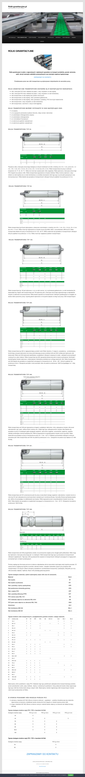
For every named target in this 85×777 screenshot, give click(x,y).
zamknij (70, 775)
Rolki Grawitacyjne (12, 37)
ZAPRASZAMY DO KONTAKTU (42, 77)
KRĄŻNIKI (74, 37)
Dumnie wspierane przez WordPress (42, 772)
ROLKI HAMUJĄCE (66, 37)
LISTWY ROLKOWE (32, 37)
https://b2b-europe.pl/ (42, 766)
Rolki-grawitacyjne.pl (17, 6)
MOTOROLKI (58, 37)
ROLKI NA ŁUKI (51, 37)
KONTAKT (42, 41)
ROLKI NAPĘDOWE (42, 37)
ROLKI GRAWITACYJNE (22, 37)
